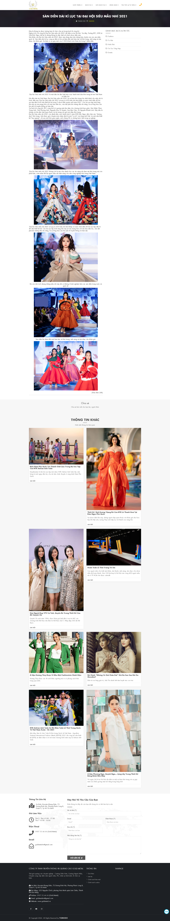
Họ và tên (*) (72, 810)
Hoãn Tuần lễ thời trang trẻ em (101, 567)
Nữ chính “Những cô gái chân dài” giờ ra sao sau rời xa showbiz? (112, 676)
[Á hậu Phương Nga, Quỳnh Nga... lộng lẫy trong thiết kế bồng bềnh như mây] (113, 730)
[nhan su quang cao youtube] (36, 909)
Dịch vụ (88, 5)
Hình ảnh (113, 5)
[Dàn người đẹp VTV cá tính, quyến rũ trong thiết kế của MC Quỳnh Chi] (56, 570)
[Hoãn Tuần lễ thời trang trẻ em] (113, 547)
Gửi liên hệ (75, 858)
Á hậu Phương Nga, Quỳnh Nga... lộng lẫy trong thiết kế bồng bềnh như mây (112, 775)
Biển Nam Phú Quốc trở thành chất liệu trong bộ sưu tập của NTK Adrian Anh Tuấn (55, 467)
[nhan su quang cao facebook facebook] (31, 909)
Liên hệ (90, 876)
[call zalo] (166, 911)
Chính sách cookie (93, 882)
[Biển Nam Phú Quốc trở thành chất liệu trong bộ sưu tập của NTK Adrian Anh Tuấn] (56, 446)
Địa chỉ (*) (71, 827)
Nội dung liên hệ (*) (74, 835)
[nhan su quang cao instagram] (42, 909)
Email (69, 819)
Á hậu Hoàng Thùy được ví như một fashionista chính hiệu (55, 675)
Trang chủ (81, 21)
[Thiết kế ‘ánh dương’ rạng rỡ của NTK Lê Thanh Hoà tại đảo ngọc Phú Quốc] (113, 469)
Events (110, 52)
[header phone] (140, 5)
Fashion (91, 21)
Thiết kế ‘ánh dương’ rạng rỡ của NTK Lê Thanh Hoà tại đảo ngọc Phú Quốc (112, 513)
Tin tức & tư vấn (128, 5)
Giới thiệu (77, 5)
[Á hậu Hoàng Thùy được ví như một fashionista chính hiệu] (56, 652)
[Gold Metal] (33, 5)
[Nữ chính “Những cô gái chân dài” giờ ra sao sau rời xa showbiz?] (113, 652)
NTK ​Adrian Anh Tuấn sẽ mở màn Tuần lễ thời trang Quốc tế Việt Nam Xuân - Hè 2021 (55, 729)
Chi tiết (32, 481)
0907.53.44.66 (41, 831)
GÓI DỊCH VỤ (100, 5)
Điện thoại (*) (110, 819)
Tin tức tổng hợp (114, 48)
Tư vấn (110, 40)
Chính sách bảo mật (94, 879)
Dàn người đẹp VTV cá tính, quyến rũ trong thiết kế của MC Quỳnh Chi (55, 614)
